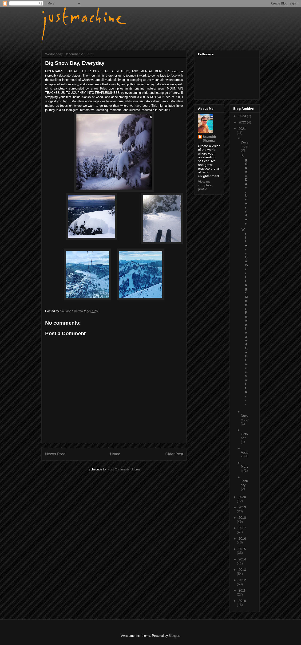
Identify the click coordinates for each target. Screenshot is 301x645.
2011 (242, 590)
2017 (242, 528)
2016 (242, 538)
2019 (242, 507)
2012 (242, 580)
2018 (242, 517)
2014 (242, 559)
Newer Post (55, 454)
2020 (242, 497)
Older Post (174, 454)
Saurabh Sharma (209, 138)
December (245, 144)
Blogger (174, 635)
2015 (242, 549)
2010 (242, 601)
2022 (242, 122)
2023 (242, 116)
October (244, 436)
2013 (242, 570)
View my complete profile (205, 185)
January (244, 483)
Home (115, 454)
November (245, 417)
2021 (242, 129)
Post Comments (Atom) (123, 469)
